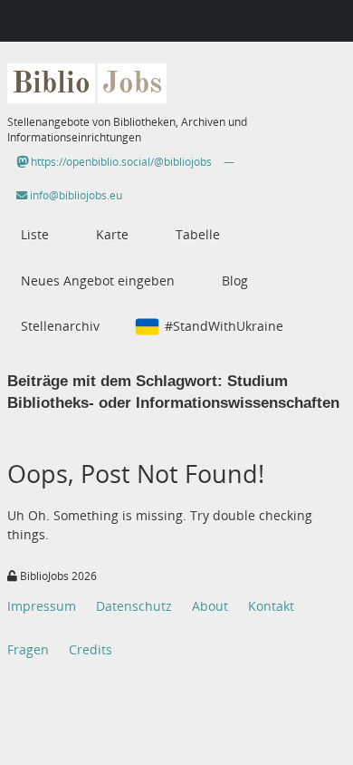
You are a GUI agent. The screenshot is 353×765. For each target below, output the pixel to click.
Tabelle (198, 234)
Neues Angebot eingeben (98, 280)
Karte (112, 234)
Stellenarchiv (60, 325)
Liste (35, 234)
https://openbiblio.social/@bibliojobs (120, 161)
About (210, 606)
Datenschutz (134, 606)
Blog (235, 280)
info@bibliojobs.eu (74, 195)
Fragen (28, 649)
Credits (90, 649)
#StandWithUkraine (224, 325)
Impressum (41, 606)
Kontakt (271, 606)
